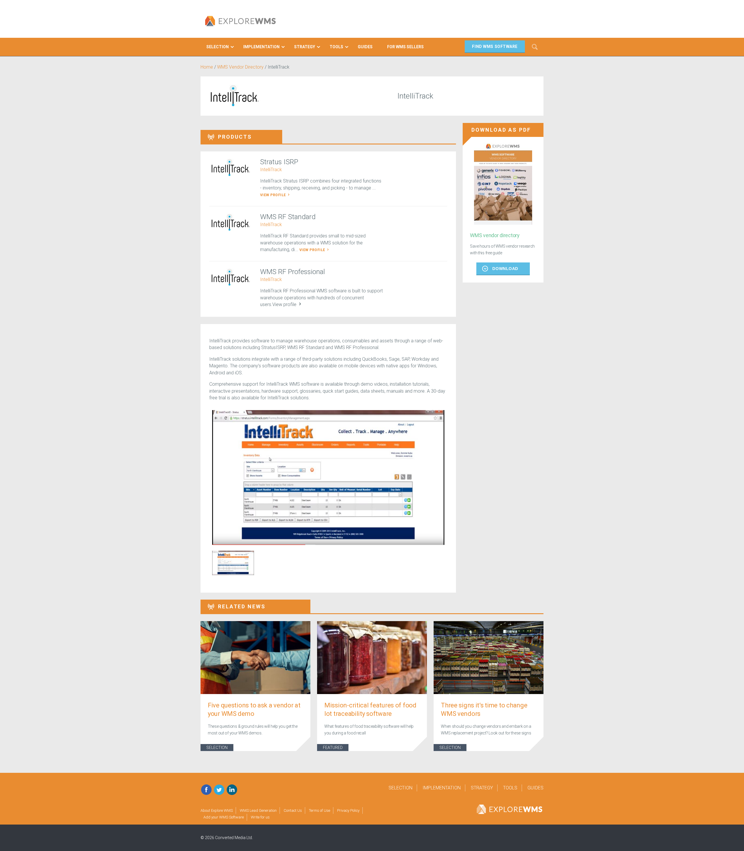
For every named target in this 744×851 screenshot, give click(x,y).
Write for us (260, 817)
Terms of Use (319, 810)
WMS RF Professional (292, 272)
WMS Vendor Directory (240, 67)
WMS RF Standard (288, 217)
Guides (535, 788)
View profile (273, 195)
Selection (217, 747)
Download (505, 268)
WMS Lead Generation (258, 810)
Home (207, 67)
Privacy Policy (348, 810)
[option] (328, 477)
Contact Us (293, 810)
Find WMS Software (495, 46)
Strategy (482, 788)
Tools (510, 788)
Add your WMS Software (223, 817)
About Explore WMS (217, 810)
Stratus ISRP (279, 162)
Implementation (442, 788)
